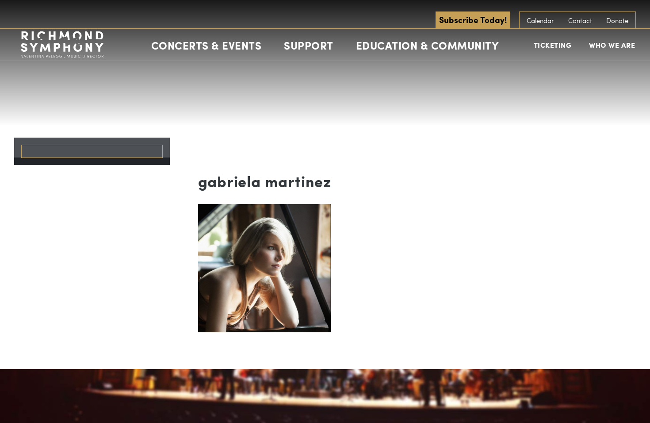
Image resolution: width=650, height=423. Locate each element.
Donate (617, 20)
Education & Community (427, 45)
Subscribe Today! (473, 19)
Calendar (540, 20)
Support (308, 45)
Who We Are (612, 45)
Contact (580, 20)
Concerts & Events (206, 45)
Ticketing (553, 45)
